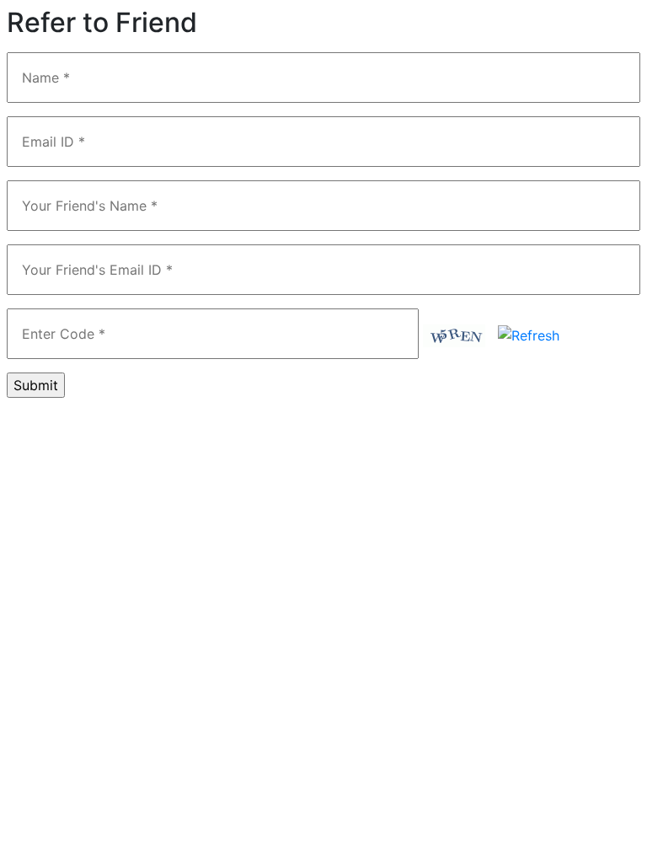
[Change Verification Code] (528, 333)
